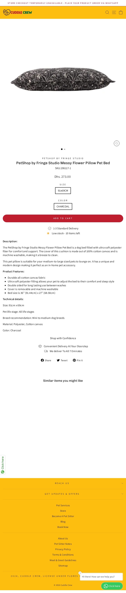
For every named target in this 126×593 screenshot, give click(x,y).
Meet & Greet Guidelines (63, 560)
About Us (63, 538)
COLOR (63, 200)
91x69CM (63, 190)
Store (63, 510)
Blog (63, 521)
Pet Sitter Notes (63, 543)
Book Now (62, 527)
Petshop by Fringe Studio (63, 158)
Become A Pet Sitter (63, 516)
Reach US (62, 483)
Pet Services (63, 505)
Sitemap (63, 565)
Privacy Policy (63, 549)
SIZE (63, 184)
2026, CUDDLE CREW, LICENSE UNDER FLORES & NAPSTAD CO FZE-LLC (62, 576)
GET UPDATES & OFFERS (62, 493)
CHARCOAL (63, 206)
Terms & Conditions (63, 554)
